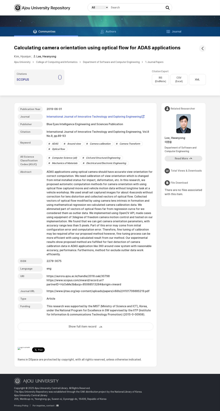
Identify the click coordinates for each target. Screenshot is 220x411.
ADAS (55, 143)
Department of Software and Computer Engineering (111, 62)
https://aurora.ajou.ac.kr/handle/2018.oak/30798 (78, 276)
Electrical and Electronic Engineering (106, 163)
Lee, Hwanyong (46, 56)
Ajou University (22, 62)
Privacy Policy (21, 405)
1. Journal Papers (154, 62)
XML (197, 79)
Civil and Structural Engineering (103, 157)
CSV (179, 79)
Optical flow (58, 149)
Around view (74, 143)
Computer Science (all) (64, 157)
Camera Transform (129, 143)
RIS (160, 79)
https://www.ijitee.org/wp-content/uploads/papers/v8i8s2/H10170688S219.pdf (98, 291)
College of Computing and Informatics (57, 62)
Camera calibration (100, 143)
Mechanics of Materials (64, 163)
